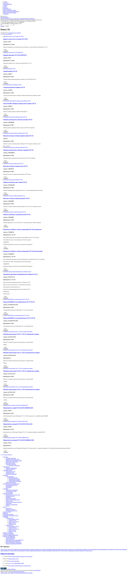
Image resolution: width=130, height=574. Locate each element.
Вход (8, 17)
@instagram (5, 13)
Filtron (70, 549)
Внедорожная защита (11, 498)
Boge (19, 549)
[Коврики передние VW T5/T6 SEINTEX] (13, 52)
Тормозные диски (10, 472)
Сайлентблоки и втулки (14, 479)
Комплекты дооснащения (12, 490)
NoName (12, 550)
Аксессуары (9, 503)
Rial (44, 550)
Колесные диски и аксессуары (13, 494)
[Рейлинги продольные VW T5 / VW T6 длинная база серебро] (18, 368)
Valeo (66, 550)
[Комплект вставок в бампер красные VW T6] (14, 195)
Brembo (25, 549)
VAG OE (62, 550)
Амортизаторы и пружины (15, 481)
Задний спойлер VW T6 (10, 71)
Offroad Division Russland (18, 571)
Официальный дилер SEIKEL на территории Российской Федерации (16, 572)
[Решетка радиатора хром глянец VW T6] (13, 179)
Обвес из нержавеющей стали (13, 499)
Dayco (41, 549)
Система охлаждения (11, 458)
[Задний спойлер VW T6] (9, 68)
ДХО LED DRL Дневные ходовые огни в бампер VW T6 (19, 103)
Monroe (2, 550)
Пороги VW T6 (12, 530)
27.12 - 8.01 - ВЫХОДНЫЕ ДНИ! (16, 563)
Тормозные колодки (10, 471)
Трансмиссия (6, 466)
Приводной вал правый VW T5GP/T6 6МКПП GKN (18, 440)
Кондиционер (9, 486)
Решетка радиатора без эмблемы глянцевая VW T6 (18, 150)
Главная (5, 1)
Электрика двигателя (11, 464)
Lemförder (111, 549)
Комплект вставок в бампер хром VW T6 (15, 166)
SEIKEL (50, 550)
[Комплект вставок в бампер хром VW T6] (13, 163)
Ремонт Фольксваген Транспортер (11, 11)
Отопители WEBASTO (8, 533)
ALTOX (2, 549)
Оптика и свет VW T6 (14, 529)
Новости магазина (7, 4)
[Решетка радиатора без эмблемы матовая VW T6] (15, 116)
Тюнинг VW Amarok (8, 532)
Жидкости (5, 513)
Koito (97, 549)
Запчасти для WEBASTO (9, 536)
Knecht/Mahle (93, 549)
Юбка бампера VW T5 (14, 519)
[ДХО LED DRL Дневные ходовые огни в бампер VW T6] (17, 100)
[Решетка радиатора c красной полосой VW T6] (14, 211)
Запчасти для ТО (7, 512)
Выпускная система (10, 463)
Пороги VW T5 (12, 523)
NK (9, 550)
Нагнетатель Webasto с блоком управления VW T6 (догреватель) (22, 229)
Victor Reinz (76, 550)
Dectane (44, 549)
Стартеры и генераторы (14, 465)
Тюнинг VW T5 (9, 518)
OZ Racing (27, 550)
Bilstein (15, 549)
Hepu (81, 549)
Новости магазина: (8, 553)
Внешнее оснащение (8, 493)
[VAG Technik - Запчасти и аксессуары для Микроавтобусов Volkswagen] (18, 18)
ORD (15, 550)
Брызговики (9, 508)
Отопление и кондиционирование (11, 483)
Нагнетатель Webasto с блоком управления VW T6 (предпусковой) (22, 251)
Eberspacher (55, 549)
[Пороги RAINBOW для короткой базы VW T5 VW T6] (16, 315)
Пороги (7, 505)
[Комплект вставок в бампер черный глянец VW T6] (15, 133)
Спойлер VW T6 (12, 527)
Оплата (5, 6)
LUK (115, 549)
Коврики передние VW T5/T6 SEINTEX (15, 55)
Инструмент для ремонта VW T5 (10, 515)
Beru (13, 549)
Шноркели (8, 497)
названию (18, 32)
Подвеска (5, 475)
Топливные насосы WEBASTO (13, 541)
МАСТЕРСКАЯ (7, 9)
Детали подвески (10, 476)
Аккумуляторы (9, 492)
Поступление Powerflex (13, 561)
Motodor (6, 550)
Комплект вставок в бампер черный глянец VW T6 (18, 135)
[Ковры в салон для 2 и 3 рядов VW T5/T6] (13, 36)
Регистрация (3, 17)
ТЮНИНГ (5, 516)
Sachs (46, 550)
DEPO (51, 549)
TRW (59, 550)
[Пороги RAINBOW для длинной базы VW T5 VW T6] (16, 299)
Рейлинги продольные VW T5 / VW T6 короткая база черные (21, 352)
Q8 (42, 550)
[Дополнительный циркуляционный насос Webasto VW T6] (17, 271)
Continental (36, 549)
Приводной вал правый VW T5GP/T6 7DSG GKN (17, 424)
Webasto (81, 550)
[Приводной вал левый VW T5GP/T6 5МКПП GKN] (15, 405)
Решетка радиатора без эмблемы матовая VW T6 (17, 119)
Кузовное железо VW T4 (11, 510)
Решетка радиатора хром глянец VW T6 (15, 182)
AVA (10, 549)
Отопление (8, 487)
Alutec (5, 549)
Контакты (5, 7)
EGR (59, 549)
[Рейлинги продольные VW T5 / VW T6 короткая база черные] (18, 349)
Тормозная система (7, 470)
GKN (76, 549)
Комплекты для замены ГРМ (12, 459)
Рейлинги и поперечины (11, 504)
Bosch (21, 549)
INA (89, 549)
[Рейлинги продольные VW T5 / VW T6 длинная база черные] (17, 331)
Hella (79, 549)
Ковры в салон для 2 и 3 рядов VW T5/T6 (15, 39)
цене (15, 32)
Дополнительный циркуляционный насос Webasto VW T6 (20, 274)
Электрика (5, 488)
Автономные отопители (11, 485)
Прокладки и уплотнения (12, 461)
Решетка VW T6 (12, 531)
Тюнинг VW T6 (9, 525)
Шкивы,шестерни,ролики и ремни (14, 460)
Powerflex (39, 550)
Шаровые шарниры (13, 477)
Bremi (28, 549)
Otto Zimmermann (21, 550)
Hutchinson (85, 549)
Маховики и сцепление (11, 468)
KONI (107, 549)
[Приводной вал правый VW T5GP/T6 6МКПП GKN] (16, 437)
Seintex (53, 550)
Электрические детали (11, 491)
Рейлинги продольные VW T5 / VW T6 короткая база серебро (21, 389)
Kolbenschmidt (102, 549)
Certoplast (32, 549)
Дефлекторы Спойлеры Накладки (14, 502)
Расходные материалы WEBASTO (14, 543)
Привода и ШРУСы (10, 469)
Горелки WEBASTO (10, 537)
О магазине (6, 2)
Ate (8, 549)
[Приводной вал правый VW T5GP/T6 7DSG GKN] (15, 421)
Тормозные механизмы (11, 474)
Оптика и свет (9, 501)
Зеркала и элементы (10, 509)
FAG (68, 549)
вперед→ (10, 34)
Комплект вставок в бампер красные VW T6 (16, 198)
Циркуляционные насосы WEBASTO (14, 540)
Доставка (5, 5)
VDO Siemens (70, 550)
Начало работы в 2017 (13, 558)
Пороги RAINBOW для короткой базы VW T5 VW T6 (19, 318)
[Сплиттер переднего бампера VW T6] (12, 84)
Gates (73, 549)
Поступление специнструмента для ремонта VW (19, 565)
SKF (56, 550)
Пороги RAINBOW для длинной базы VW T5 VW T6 (19, 302)
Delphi (47, 549)
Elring (62, 549)
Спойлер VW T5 (12, 520)
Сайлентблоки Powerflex (14, 480)
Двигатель (5, 457)
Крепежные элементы (8, 514)
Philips (31, 550)
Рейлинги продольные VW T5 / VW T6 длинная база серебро (21, 371)
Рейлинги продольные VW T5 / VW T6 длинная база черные (21, 334)
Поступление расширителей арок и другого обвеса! (20, 556)
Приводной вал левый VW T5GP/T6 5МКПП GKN (18, 408)
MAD (117, 549)
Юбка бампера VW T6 (14, 526)
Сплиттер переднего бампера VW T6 (14, 87)
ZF (84, 550)
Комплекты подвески (11, 482)
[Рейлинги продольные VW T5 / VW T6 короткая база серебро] (18, 386)
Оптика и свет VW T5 (14, 521)
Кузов (4, 507)
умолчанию (11, 32)
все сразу (6, 34)
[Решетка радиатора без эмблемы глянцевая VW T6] (15, 147)
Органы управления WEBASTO (10, 535)
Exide (65, 549)
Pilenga (35, 550)
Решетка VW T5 (12, 524)
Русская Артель (88, 550)
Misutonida (124, 549)
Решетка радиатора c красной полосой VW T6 (17, 214)
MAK (120, 549)
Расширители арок (10, 496)
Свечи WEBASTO (10, 538)
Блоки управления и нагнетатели (13, 542)
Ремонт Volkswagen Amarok (9, 10)
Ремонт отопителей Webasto (9, 12)
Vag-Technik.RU (37, 570)
